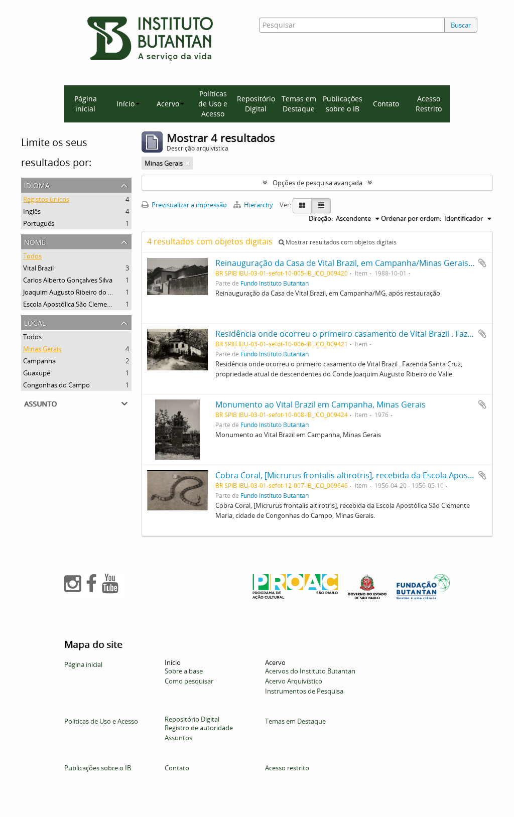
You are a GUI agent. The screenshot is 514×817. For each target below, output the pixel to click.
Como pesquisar (189, 681)
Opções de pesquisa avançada (317, 182)
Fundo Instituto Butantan (274, 283)
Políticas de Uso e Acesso (212, 103)
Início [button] (125, 103)
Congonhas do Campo (56, 384)
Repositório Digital (256, 103)
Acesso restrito (287, 767)
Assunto (40, 403)
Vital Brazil (38, 268)
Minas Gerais (42, 348)
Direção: (321, 218)
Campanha (39, 360)
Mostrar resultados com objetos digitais (340, 242)
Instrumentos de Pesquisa (304, 691)
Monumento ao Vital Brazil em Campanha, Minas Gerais (320, 404)
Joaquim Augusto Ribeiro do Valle (72, 292)
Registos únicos (46, 199)
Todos (32, 255)
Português (38, 223)
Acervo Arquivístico (293, 681)
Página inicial (85, 103)
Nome (35, 241)
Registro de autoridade (199, 727)
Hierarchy (258, 204)
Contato (386, 103)
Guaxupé (36, 372)
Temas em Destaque (299, 103)
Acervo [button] (168, 103)
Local (35, 322)
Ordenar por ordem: (411, 218)
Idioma (37, 184)
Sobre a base (184, 670)
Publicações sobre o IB (342, 103)
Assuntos (178, 737)
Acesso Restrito (429, 103)
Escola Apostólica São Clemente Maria (79, 304)
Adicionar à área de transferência (482, 263)
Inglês (32, 211)
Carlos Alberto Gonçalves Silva (67, 280)
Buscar (461, 25)
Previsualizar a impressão (188, 204)
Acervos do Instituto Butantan (310, 670)
